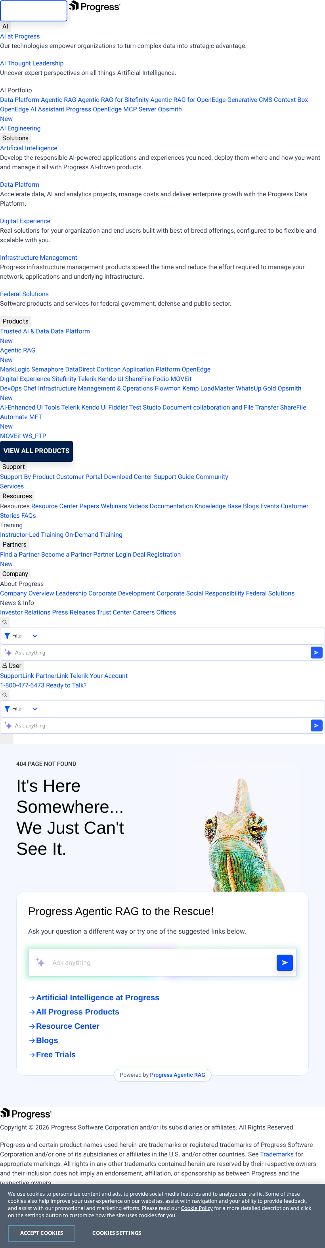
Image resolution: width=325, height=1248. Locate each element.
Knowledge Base (218, 506)
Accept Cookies (41, 1233)
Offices (166, 612)
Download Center (128, 476)
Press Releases (73, 612)
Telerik (87, 379)
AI (5, 26)
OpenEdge (196, 369)
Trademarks (277, 1154)
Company (15, 574)
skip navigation (34, 11)
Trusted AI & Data (24, 331)
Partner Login (112, 554)
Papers (89, 506)
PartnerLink (52, 676)
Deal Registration (90, 559)
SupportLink (17, 676)
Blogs (251, 506)
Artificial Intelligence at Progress (97, 997)
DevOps (11, 388)
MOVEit (180, 379)
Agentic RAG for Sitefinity (113, 99)
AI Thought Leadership (31, 63)
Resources (17, 496)
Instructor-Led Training (31, 534)
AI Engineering (20, 128)
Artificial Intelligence (28, 148)
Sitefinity (64, 379)
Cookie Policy (196, 1208)
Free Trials (56, 1055)
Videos (138, 506)
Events (269, 506)
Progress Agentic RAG (177, 1075)
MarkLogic (15, 369)
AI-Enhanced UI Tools (30, 407)
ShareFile (138, 379)
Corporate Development (121, 593)
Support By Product (27, 476)
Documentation (171, 506)
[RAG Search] (285, 963)
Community (212, 476)
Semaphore (47, 369)
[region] (162, 1216)
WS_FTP (34, 436)
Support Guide (174, 476)
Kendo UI (110, 379)
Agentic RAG (58, 99)
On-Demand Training (93, 534)
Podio (161, 379)
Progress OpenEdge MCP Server (111, 109)
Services (12, 486)
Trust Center (114, 612)
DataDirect (80, 369)
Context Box (291, 99)
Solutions (15, 138)
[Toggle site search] (5, 695)
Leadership (71, 593)
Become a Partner (66, 554)
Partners (14, 544)
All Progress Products (77, 1012)
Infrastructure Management (38, 257)
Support (13, 467)
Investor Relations (25, 612)
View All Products (36, 451)
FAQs (28, 515)
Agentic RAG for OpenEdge (188, 99)
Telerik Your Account (99, 676)
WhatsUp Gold (256, 388)
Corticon (108, 369)
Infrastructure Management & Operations (95, 388)
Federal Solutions (24, 294)
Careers (144, 612)
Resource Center (54, 506)
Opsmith (91, 114)
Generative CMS (249, 99)
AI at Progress (20, 36)
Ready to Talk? (66, 685)
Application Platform (151, 369)
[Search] (5, 622)
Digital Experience (25, 221)
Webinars (114, 506)
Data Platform (19, 99)
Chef (29, 388)
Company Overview (27, 593)
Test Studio (145, 407)
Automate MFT (21, 421)
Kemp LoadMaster (208, 388)
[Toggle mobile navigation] (6, 739)
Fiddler (118, 407)
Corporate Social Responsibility (200, 593)
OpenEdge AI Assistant (32, 109)
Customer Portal (79, 476)
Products (15, 321)
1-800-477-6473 (22, 685)
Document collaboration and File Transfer (220, 407)
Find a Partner (20, 554)
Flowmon (168, 388)
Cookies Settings (116, 1233)
